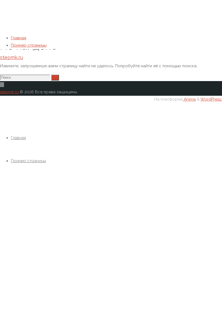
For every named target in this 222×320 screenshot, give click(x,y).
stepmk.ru (11, 57)
